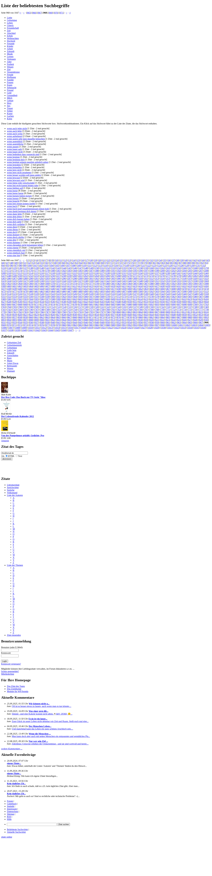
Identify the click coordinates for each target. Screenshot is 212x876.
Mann (9, 360)
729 (146, 307)
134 (9, 268)
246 (206, 273)
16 (82, 260)
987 (102, 325)
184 (75, 270)
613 (135, 299)
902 (53, 320)
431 (179, 286)
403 (25, 286)
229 (113, 273)
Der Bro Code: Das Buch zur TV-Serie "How (23, 397)
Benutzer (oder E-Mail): (12, 647)
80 (150, 263)
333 (58, 281)
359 (201, 281)
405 (36, 286)
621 (179, 299)
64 (81, 263)
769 (157, 309)
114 (105, 265)
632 (31, 302)
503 (157, 291)
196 (140, 270)
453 (91, 289)
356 (184, 281)
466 (162, 289)
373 (69, 283)
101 (35, 265)
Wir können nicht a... (39, 703)
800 (118, 312)
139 (36, 268)
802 (129, 312)
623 (190, 299)
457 (113, 289)
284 (206, 276)
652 (140, 302)
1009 (24, 327)
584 (184, 296)
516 (20, 294)
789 (58, 312)
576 (140, 296)
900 (42, 320)
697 (179, 304)
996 (151, 325)
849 (179, 314)
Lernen (10, 56)
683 (102, 304)
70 (107, 263)
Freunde (10, 43)
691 (146, 304)
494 (107, 291)
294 (53, 278)
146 (75, 268)
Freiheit (10, 64)
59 (59, 263)
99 (25, 265)
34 (160, 260)
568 (97, 296)
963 (179, 322)
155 (124, 268)
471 (190, 289)
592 (20, 299)
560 (53, 296)
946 (86, 322)
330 (42, 281)
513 (3, 294)
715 (69, 307)
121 (143, 265)
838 (118, 314)
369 (47, 283)
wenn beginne (13, 157)
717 (80, 307)
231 (124, 273)
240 (173, 273)
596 (42, 299)
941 (58, 322)
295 (58, 278)
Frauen (10, 82)
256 (53, 276)
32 (152, 260)
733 (168, 307)
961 (168, 322)
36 (169, 260)
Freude (10, 74)
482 (42, 291)
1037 (4, 330)
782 (20, 312)
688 (129, 304)
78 (141, 263)
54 (37, 263)
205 (190, 270)
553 (14, 296)
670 (31, 304)
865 (58, 317)
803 (135, 312)
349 (146, 281)
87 (180, 263)
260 (75, 276)
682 (97, 304)
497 (124, 291)
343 (113, 281)
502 (151, 291)
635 (47, 302)
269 (124, 276)
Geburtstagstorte (14, 345)
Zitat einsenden (14, 635)
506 (173, 291)
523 (58, 294)
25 (121, 260)
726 (129, 307)
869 (80, 317)
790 (64, 312)
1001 (180, 325)
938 (42, 322)
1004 (200, 325)
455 (102, 289)
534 (118, 294)
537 (135, 294)
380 (107, 283)
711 (47, 307)
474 (206, 289)
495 (113, 291)
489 (80, 291)
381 (113, 283)
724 (118, 307)
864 (53, 317)
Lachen (10, 116)
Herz (9, 103)
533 (113, 294)
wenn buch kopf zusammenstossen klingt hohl (28, 209)
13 (69, 260)
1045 (57, 330)
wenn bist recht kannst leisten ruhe (22, 185)
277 (168, 276)
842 (140, 314)
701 (201, 304)
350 (151, 281)
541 (157, 294)
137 (25, 268)
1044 (50, 330)
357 (190, 281)
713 (58, 307)
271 (135, 276)
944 (75, 322)
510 (195, 291)
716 (74, 307)
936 (31, 322)
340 (97, 281)
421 (124, 286)
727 (135, 307)
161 (157, 268)
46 (3, 263)
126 (170, 265)
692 (151, 304)
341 (102, 281)
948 (97, 322)
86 (176, 263)
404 (31, 286)
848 (173, 314)
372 (64, 283)
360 (206, 281)
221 (69, 273)
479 (25, 291)
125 (165, 265)
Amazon (5, 440)
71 (111, 263)
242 (184, 273)
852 (195, 314)
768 (151, 309)
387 (146, 283)
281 (190, 276)
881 (146, 317)
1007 (11, 327)
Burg (9, 358)
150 (97, 268)
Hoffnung (11, 77)
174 (20, 270)
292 (42, 278)
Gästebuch (12, 803)
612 (129, 299)
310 (140, 278)
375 (80, 283)
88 (185, 263)
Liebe (9, 17)
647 (113, 302)
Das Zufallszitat (14, 689)
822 (31, 314)
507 (179, 291)
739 (200, 307)
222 (74, 273)
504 (162, 291)
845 (157, 314)
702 (206, 304)
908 (86, 320)
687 (124, 304)
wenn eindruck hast (16, 253)
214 (31, 273)
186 (86, 270)
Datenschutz (12, 811)
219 (58, 273)
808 (162, 312)
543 (168, 294)
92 (202, 263)
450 (75, 289)
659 (179, 302)
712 (53, 307)
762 (118, 309)
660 (184, 302)
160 (151, 268)
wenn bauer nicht (15, 152)
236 (151, 273)
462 (140, 289)
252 (31, 276)
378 (97, 283)
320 (195, 278)
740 (206, 307)
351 (157, 281)
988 (107, 325)
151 (102, 268)
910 (97, 320)
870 (86, 317)
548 (195, 294)
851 (190, 314)
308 (129, 278)
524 (64, 294)
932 (9, 322)
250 (20, 276)
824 (42, 314)
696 (173, 304)
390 (162, 283)
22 (108, 260)
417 (102, 286)
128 (181, 265)
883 (157, 317)
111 (89, 265)
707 (25, 307)
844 (151, 314)
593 (25, 299)
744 (20, 309)
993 (135, 325)
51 (25, 263)
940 (53, 322)
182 (64, 270)
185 (80, 270)
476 (9, 291)
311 (146, 278)
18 (91, 260)
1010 (30, 327)
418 (107, 286)
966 (34, 13)
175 (25, 270)
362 (9, 283)
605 (91, 299)
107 (68, 265)
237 (157, 273)
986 (97, 325)
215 (36, 273)
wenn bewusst (13, 177)
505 (168, 291)
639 (69, 302)
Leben (10, 23)
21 (104, 260)
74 (124, 263)
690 (140, 304)
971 (61, 13)
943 (69, 322)
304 (107, 278)
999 (168, 325)
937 (36, 322)
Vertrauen (11, 59)
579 (157, 296)
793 (80, 312)
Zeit (9, 30)
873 (102, 317)
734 (173, 307)
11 (61, 260)
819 (14, 314)
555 (25, 296)
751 (58, 309)
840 (129, 314)
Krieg (9, 118)
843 (146, 314)
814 (195, 312)
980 (64, 325)
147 (80, 268)
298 (75, 278)
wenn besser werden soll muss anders (24, 175)
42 (195, 260)
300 (86, 278)
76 (133, 263)
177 (36, 270)
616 (151, 299)
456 (107, 289)
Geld (9, 93)
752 (64, 309)
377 (91, 283)
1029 (156, 327)
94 (3, 265)
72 (115, 263)
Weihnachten (13, 38)
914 (118, 320)
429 (168, 286)
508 (184, 291)
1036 (203, 327)
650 (129, 302)
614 (140, 299)
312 (151, 278)
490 (86, 291)
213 (25, 273)
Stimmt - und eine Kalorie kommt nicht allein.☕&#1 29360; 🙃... (42, 714)
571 (113, 296)
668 (20, 304)
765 (135, 309)
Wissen (10, 67)
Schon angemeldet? (10, 671)
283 (201, 276)
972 (20, 325)
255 (47, 276)
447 (58, 289)
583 (179, 296)
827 (58, 314)
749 (47, 309)
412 (74, 286)
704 (9, 307)
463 (146, 289)
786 (42, 312)
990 (118, 325)
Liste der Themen (15, 565)
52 (29, 263)
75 (128, 263)
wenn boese (12, 190)
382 (118, 283)
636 (53, 302)
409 (58, 286)
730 (151, 307)
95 (7, 265)
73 (120, 263)
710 (42, 307)
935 (25, 322)
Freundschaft (13, 28)
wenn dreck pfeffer (15, 237)
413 (80, 286)
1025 (130, 327)
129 (187, 265)
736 (184, 307)
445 (47, 289)
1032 (176, 327)
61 (68, 263)
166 (184, 268)
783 (25, 312)
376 (86, 283)
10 (57, 260)
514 (9, 294)
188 (97, 270)
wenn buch (12, 206)
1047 (70, 330)
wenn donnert (13, 234)
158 (140, 268)
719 (91, 307)
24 (117, 260)
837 (113, 314)
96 (12, 265)
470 (184, 289)
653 (146, 302)
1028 (150, 327)
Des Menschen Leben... (40, 726)
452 (86, 289)
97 (16, 265)
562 (64, 296)
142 (53, 268)
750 (53, 309)
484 (53, 291)
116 (116, 265)
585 (190, 296)
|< (20, 13)
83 (163, 263)
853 (201, 314)
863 (47, 317)
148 (86, 268)
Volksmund (12, 492)
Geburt (10, 100)
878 (129, 317)
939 (47, 322)
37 (173, 260)
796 (97, 312)
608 (107, 299)
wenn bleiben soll (15, 188)
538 (140, 294)
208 (206, 270)
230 (118, 273)
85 (172, 263)
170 (206, 268)
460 (129, 289)
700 (195, 304)
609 (113, 299)
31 (147, 260)
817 (3, 314)
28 (134, 260)
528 (86, 294)
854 (206, 314)
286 (9, 278)
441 (25, 289)
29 (139, 260)
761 (113, 309)
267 (113, 276)
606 (97, 299)
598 (53, 299)
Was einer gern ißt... (38, 711)
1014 (57, 327)
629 (14, 302)
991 (124, 325)
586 (195, 296)
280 (184, 276)
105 (57, 265)
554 (20, 296)
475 (3, 291)
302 (97, 278)
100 (29, 265)
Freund (10, 90)
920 (151, 320)
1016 (70, 327)
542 (162, 294)
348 (140, 281)
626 (206, 299)
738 (195, 307)
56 (46, 263)
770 (162, 309)
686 (118, 304)
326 (20, 281)
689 (135, 304)
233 (135, 273)
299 (80, 278)
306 (118, 278)
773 (179, 309)
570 (107, 296)
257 (58, 276)
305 (113, 278)
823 (36, 314)
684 (107, 304)
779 (3, 312)
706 (20, 307)
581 (168, 296)
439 (14, 289)
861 (36, 317)
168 (195, 268)
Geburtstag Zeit (14, 342)
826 (53, 314)
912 (107, 320)
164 (173, 268)
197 (146, 270)
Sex (8, 105)
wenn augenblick (14, 141)
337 (80, 281)
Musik (10, 54)
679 (80, 304)
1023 (117, 327)
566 (86, 296)
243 (190, 273)
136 (20, 268)
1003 (194, 325)
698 (184, 304)
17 (87, 260)
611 (124, 299)
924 (173, 320)
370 (53, 283)
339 (91, 281)
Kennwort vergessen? (11, 664)
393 (179, 283)
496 (118, 291)
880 (140, 317)
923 (168, 320)
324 (9, 281)
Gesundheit (12, 95)
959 (157, 322)
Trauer (10, 108)
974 (31, 325)
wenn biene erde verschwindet (21, 183)
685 (113, 304)
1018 (83, 327)
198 (151, 270)
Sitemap (10, 814)
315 (168, 278)
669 (25, 304)
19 (95, 260)
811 (179, 312)
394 (184, 283)
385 (135, 283)
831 (80, 314)
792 (75, 312)
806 (151, 312)
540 (151, 294)
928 (195, 320)
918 (140, 320)
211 (14, 273)
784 (31, 312)
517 (25, 294)
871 (91, 317)
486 (64, 291)
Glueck (10, 25)
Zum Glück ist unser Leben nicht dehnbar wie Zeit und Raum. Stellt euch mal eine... (50, 721)
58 (55, 263)
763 (124, 309)
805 (146, 312)
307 (124, 278)
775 (190, 309)
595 (36, 299)
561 (58, 296)
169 (201, 268)
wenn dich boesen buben (18, 219)
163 (168, 268)
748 (42, 309)
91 (198, 263)
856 (9, 317)
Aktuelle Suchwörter (16, 832)
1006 (4, 327)
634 (42, 302)
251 (25, 276)
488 (75, 291)
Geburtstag (12, 20)
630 (20, 302)
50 (20, 263)
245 (200, 273)
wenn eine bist (13, 255)
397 (201, 283)
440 (20, 289)
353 (168, 281)
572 (118, 296)
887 (179, 317)
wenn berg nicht (14, 170)
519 (36, 294)
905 (69, 320)
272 (140, 276)
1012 (44, 327)
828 (64, 314)
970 (56, 13)
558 (42, 296)
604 (86, 299)
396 (195, 283)
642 (86, 302)
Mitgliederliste (7, 674)
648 (118, 302)
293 (47, 278)
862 (42, 317)
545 (179, 294)
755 (80, 309)
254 (42, 276)
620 (173, 299)
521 (47, 294)
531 (102, 294)
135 (14, 268)
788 (53, 312)
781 (14, 312)
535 (124, 294)
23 (113, 260)
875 (113, 317)
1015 (63, 327)
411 (69, 286)
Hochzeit (11, 41)
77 (137, 263)
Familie (10, 80)
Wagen (10, 368)
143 (58, 268)
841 (135, 314)
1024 (123, 327)
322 (206, 278)
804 (140, 312)
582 (173, 296)
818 (9, 314)
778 (206, 309)
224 (85, 273)
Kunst (9, 113)
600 (64, 299)
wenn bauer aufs (14, 149)
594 (31, 299)
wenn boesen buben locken (19, 196)
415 (91, 286)
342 (107, 281)
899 (36, 320)
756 (86, 309)
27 (130, 260)
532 (107, 294)
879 (135, 317)
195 (135, 270)
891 (201, 317)
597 (47, 299)
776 (195, 309)
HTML (11, 456)
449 (69, 289)
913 (113, 320)
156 (129, 268)
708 (31, 307)
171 (3, 270)
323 (3, 281)
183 (69, 270)
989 (113, 325)
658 (173, 302)
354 (173, 281)
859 (25, 317)
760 (107, 309)
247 (3, 276)
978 (53, 325)
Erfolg (10, 36)
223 (80, 273)
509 (190, 291)
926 (184, 320)
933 (14, 322)
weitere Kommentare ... (11, 748)
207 (201, 270)
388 (151, 283)
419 (113, 286)
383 (124, 283)
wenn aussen (13, 146)
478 (20, 291)
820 (20, 314)
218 (53, 273)
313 (157, 278)
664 (206, 302)
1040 (24, 330)
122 (148, 265)
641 (80, 302)
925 (179, 320)
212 (20, 273)
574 (129, 296)
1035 (196, 327)
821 (25, 314)
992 (129, 325)
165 (179, 268)
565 (80, 296)
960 (162, 322)
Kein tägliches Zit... (16, 783)
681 (91, 304)
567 (91, 296)
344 (118, 281)
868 (75, 317)
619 (168, 299)
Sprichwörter (13, 487)
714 (63, 307)
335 (69, 281)
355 (179, 281)
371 (58, 283)
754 (75, 309)
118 (126, 265)
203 (179, 270)
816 (206, 312)
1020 (97, 327)
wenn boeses (13, 198)
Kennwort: (6, 653)
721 (102, 307)
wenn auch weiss (14, 133)
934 (20, 322)
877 (124, 317)
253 (36, 276)
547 (190, 294)
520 (42, 294)
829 (69, 314)
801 (124, 312)
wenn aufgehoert (14, 136)
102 (40, 265)
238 (162, 273)
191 (113, 270)
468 (173, 289)
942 (64, 322)
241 (179, 273)
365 (25, 283)
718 (85, 307)
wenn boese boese (15, 193)
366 (31, 283)
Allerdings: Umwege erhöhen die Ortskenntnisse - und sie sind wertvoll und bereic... (50, 744)
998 (162, 325)
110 (84, 265)
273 (146, 276)
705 (14, 307)
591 (14, 299)
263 (91, 276)
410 (64, 286)
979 (58, 325)
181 (58, 270)
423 (135, 286)
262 (86, 276)
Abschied (11, 33)
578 (151, 296)
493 (102, 291)
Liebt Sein (11, 350)
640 (75, 302)
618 (162, 299)
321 (200, 278)
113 (100, 265)
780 (9, 312)
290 (31, 278)
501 (146, 291)
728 (140, 307)
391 (168, 283)
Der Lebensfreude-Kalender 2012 (17, 416)
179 (47, 270)
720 (96, 307)
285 (3, 278)
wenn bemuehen (14, 167)
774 (184, 309)
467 (168, 289)
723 (113, 307)
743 (14, 309)
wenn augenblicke (15, 144)
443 (36, 289)
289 (25, 278)
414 (85, 286)
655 (157, 302)
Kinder (10, 46)
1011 (37, 327)
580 (162, 296)
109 (79, 265)
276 (162, 276)
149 (91, 268)
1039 (17, 330)
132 (203, 265)
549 (201, 294)
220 (63, 273)
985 (91, 325)
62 (72, 263)
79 (146, 263)
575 (135, 296)
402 (20, 286)
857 (14, 317)
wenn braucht (13, 201)
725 (124, 307)
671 (36, 304)
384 (129, 283)
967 (39, 13)
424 (140, 286)
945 (80, 322)
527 (80, 294)
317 (179, 278)
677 (69, 304)
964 (184, 322)
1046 (64, 330)
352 (162, 281)
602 (75, 299)
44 (203, 260)
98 (20, 265)
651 (135, 302)
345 (124, 281)
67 (94, 263)
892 (206, 317)
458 (118, 289)
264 (97, 276)
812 (184, 312)
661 (190, 302)
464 (151, 289)
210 (9, 273)
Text (20, 456)
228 (107, 273)
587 (201, 296)
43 (199, 260)
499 (135, 291)
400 (9, 286)
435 (200, 286)
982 (75, 325)
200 (162, 270)
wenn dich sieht (14, 222)
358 (195, 281)
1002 (187, 325)
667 (14, 304)
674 (53, 304)
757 (91, 309)
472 (195, 289)
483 (47, 291)
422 (129, 286)
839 (124, 314)
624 (195, 299)
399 (3, 286)
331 (47, 281)
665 (3, 304)
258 (64, 276)
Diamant (11, 371)
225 (91, 273)
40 (186, 260)
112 (94, 265)
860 (31, 317)
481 (36, 291)
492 (97, 291)
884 (162, 317)
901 (47, 320)
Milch (9, 98)
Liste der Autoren (15, 495)
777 (201, 309)
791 (69, 312)
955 (135, 322)
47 (7, 263)
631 (25, 302)
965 (28, 13)
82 (159, 263)
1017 (77, 327)
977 (47, 325)
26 (126, 260)
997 (157, 325)
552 (9, 296)
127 (176, 265)
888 (184, 317)
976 (42, 325)
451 (80, 289)
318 (184, 278)
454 (97, 289)
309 (135, 278)
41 (191, 260)
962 (173, 322)
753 (69, 309)
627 (3, 302)
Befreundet (12, 366)
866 (64, 317)
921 (157, 320)
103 (46, 265)
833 (91, 314)
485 (58, 291)
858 (20, 317)
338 (86, 281)
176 (31, 270)
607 (102, 299)
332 (53, 281)
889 (190, 317)
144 (64, 268)
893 (3, 320)
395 (190, 283)
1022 (110, 327)
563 (69, 296)
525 (69, 294)
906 (75, 320)
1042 (37, 330)
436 (206, 286)
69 (102, 263)
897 (25, 320)
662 (195, 302)
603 (80, 299)
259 (69, 276)
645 (102, 302)
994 (140, 325)
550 (206, 294)
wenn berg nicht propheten (19, 172)
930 (206, 320)
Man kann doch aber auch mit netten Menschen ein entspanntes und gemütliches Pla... (51, 736)
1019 (90, 327)
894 (9, 320)
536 (129, 294)
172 (9, 270)
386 (140, 283)
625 (200, 299)
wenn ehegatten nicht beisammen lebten (25, 245)
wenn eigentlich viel (16, 250)
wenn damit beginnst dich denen (21, 211)
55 (42, 263)
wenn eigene (12, 247)
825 (47, 314)
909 (91, 320)
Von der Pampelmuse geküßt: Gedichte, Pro (22, 435)
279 (179, 276)
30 (143, 260)
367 (36, 283)
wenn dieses (12, 229)
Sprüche (10, 490)
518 (31, 294)
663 (201, 302)
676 (64, 304)
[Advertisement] (9, 466)
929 (200, 320)
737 (190, 307)
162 (162, 268)
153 (113, 268)
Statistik (10, 806)
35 (165, 260)
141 (47, 268)
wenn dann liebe (14, 214)
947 (91, 322)
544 (173, 294)
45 (208, 260)
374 (75, 283)
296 (64, 278)
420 (118, 286)
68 (98, 263)
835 (102, 314)
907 (80, 320)
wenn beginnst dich (16, 159)
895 (14, 320)
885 (168, 317)
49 (16, 263)
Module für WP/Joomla (17, 691)
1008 (17, 327)
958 (151, 322)
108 (73, 265)
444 (42, 289)
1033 (183, 327)
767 (146, 309)
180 (53, 270)
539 (146, 294)
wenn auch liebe (14, 131)
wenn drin (11, 240)
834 (97, 314)
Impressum (12, 809)
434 (195, 286)
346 (129, 281)
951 (113, 322)
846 (162, 314)
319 (190, 278)
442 (31, 289)
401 (14, 286)
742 (9, 309)
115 (110, 265)
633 (36, 302)
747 (36, 309)
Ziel (9, 69)
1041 (30, 330)
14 (74, 260)
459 (124, 289)
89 (189, 263)
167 (190, 268)
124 (159, 265)
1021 (103, 327)
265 (102, 276)
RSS (9, 816)
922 (162, 320)
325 (14, 281)
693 (157, 304)
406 (42, 286)
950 (107, 322)
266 (107, 276)
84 (167, 263)
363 (14, 283)
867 (69, 317)
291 (36, 278)
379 (102, 283)
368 (42, 283)
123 (154, 265)
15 (78, 260)
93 (206, 263)
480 (31, 291)
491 (91, 291)
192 (118, 270)
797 (102, 312)
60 (63, 263)
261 (80, 276)
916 (129, 320)
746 (31, 309)
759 (102, 309)
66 (89, 263)
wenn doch (12, 232)
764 (129, 309)
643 (91, 302)
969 (50, 13)
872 (97, 317)
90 (193, 263)
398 (206, 283)
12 (65, 260)
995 (146, 325)
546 (184, 294)
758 (97, 309)
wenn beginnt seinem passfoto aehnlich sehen (27, 162)
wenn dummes (13, 242)
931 (3, 322)
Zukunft (10, 51)
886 (173, 317)
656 (162, 302)
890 (195, 317)
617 (157, 299)
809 (168, 312)
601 (69, 299)
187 (91, 270)
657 (168, 302)
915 (124, 320)
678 (75, 304)
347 (135, 281)
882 (151, 317)
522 (53, 294)
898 (31, 320)
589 (3, 299)
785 (36, 312)
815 (200, 312)
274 (151, 276)
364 (20, 283)
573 (124, 296)
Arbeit (10, 48)
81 (154, 263)
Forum (10, 801)
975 (36, 325)
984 (86, 325)
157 (135, 268)
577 (146, 296)
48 (12, 263)
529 (91, 294)
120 (137, 265)
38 (178, 260)
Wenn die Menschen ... (40, 733)
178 (42, 270)
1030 (163, 327)
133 (3, 268)
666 (9, 304)
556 (31, 296)
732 (162, 307)
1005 (207, 325)
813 (190, 312)
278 (173, 276)
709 (36, 307)
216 (42, 273)
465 (157, 289)
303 (102, 278)
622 (184, 299)
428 (162, 286)
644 (97, 302)
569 (102, 296)
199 (157, 270)
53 (33, 263)
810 (173, 312)
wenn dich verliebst (16, 224)
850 (184, 314)
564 (75, 296)
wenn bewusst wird (16, 180)
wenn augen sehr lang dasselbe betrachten (26, 139)
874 (107, 317)
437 (3, 289)
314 (162, 278)
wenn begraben (14, 165)
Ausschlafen (12, 355)
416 (96, 286)
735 (179, 307)
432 (184, 286)
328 (31, 281)
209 (3, 273)
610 (118, 299)
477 (14, 291)
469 (179, 289)
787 (47, 312)
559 (47, 296)
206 (195, 270)
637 (58, 302)
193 (124, 270)
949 (102, 322)
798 (107, 312)
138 (31, 268)
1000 (174, 325)
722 (107, 307)
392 (173, 283)
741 (3, 309)
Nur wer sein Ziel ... (38, 741)
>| (70, 13)
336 (75, 281)
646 (107, 302)
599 (58, 299)
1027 (143, 327)
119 (132, 265)
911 (102, 320)
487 (69, 291)
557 (36, 296)
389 (157, 283)
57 (50, 263)
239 (168, 273)
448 (64, 289)
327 (25, 281)
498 (129, 291)
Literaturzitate (13, 485)
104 (51, 265)
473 (201, 289)
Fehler (10, 111)
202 (173, 270)
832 (86, 314)
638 (64, 302)
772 (173, 309)
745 (25, 309)
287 (14, 278)
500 (140, 291)
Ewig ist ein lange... (38, 719)
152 (107, 268)
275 (157, 276)
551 (3, 296)
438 (9, 289)
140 (42, 268)
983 (80, 325)
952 (118, 322)
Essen (9, 85)
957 (146, 322)
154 (118, 268)
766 (140, 309)
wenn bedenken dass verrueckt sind (23, 154)
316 (173, 278)
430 (173, 286)
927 (190, 320)
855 (3, 317)
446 (53, 289)
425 (146, 286)
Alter (9, 61)
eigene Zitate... (14, 763)
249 (14, 276)
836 (107, 314)
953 (124, 322)
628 (9, 302)
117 (121, 265)
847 (168, 314)
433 (190, 286)
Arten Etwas (12, 363)
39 (182, 260)
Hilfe (9, 819)
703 (3, 307)
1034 (189, 327)
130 (192, 265)
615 (146, 299)
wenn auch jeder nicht (17, 128)
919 (146, 320)
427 (157, 286)
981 (69, 325)
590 (9, 299)
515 (14, 294)
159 (146, 268)
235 (146, 273)
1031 (170, 327)
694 (162, 304)
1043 (44, 330)
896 (20, 320)
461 (135, 289)
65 (85, 263)
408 (53, 286)
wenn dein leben (14, 216)
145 (69, 268)
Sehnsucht (11, 87)
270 (129, 276)
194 (129, 270)
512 (206, 291)
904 (64, 320)
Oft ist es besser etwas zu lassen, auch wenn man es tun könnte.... (41, 706)
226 (96, 273)
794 (86, 312)
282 (195, 276)
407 (47, 286)
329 (36, 281)
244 (195, 273)
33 (156, 260)
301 (91, 278)
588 (206, 296)
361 (3, 283)
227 (102, 273)
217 (47, 273)
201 (168, 270)
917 (135, 320)
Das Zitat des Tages (16, 686)
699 (190, 304)
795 (91, 312)
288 (20, 278)
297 (69, 278)
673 (47, 304)
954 (129, 322)
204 (184, 270)
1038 (11, 330)
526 (75, 294)
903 (58, 320)
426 (151, 286)
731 (157, 307)
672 (42, 304)
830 (75, 314)
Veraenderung (13, 72)
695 (168, 304)
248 (9, 276)
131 (198, 265)
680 (86, 304)
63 (76, 263)
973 (25, 325)
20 (100, 260)
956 (140, 322)
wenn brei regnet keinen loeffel (21, 203)
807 (157, 312)
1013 (50, 327)
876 (118, 317)
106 (62, 265)
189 (102, 270)
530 (97, 294)
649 (124, 302)
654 (151, 302)
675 (58, 304)
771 (168, 309)
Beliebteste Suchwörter (17, 829)
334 (64, 281)
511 (200, 291)
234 (140, 273)
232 (129, 273)
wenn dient (12, 227)
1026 (136, 327)
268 (118, 276)
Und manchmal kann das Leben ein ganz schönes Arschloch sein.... (42, 729)
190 (107, 270)
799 (113, 312)
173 (14, 270)
